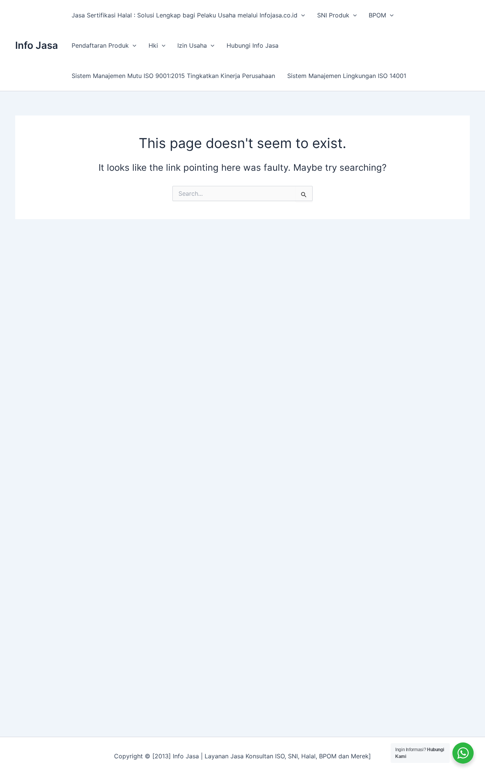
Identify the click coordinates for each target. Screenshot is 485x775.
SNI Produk (333, 15)
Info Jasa (36, 45)
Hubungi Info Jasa (252, 45)
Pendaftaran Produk (100, 45)
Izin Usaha (192, 45)
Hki (153, 45)
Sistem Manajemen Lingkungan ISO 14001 (346, 76)
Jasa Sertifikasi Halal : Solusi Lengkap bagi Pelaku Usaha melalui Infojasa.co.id (184, 15)
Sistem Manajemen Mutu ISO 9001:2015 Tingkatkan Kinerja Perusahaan (173, 76)
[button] (301, 15)
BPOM (377, 15)
